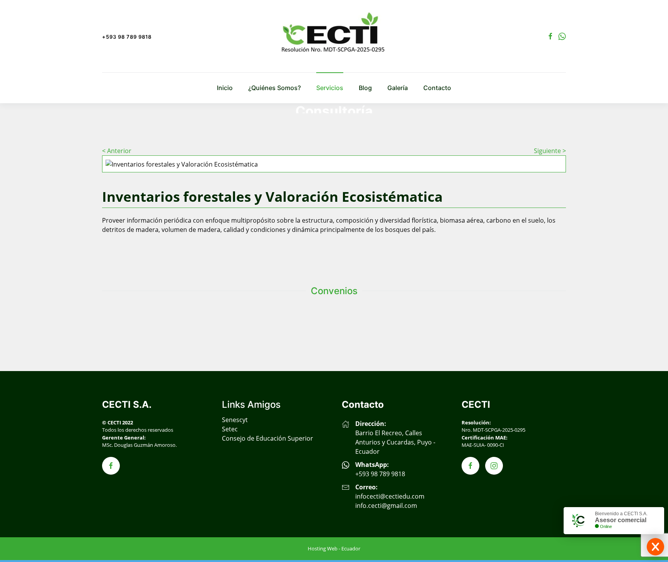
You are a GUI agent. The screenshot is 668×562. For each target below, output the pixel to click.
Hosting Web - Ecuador (334, 548)
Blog (365, 88)
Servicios (329, 88)
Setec (230, 429)
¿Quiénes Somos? (274, 88)
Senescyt (235, 420)
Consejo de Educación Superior (267, 438)
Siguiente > (550, 150)
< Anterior (116, 150)
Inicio (225, 88)
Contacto (437, 88)
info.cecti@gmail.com (386, 505)
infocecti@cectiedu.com (389, 496)
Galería (397, 88)
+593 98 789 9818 (127, 37)
